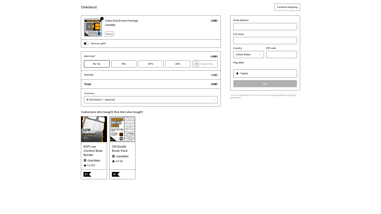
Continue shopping (287, 7)
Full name (238, 34)
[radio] (265, 73)
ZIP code (271, 48)
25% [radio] (177, 63)
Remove (109, 34)
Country (237, 48)
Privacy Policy (279, 95)
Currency (89, 93)
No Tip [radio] (96, 63)
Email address (241, 20)
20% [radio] (150, 63)
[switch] (86, 43)
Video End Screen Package (121, 20)
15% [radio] (123, 63)
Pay (265, 83)
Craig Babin (110, 24)
